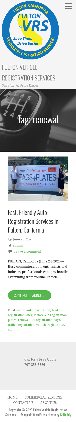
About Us (48, 403)
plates (12, 320)
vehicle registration (50, 324)
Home (12, 397)
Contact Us (23, 403)
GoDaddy (65, 414)
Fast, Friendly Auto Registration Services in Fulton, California (33, 220)
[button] (70, 6)
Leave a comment (27, 251)
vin (10, 329)
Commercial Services (44, 397)
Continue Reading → (29, 295)
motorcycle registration (50, 315)
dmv (29, 315)
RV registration (42, 320)
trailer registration (21, 324)
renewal (24, 320)
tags (57, 320)
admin (18, 245)
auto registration (38, 310)
